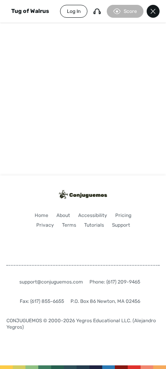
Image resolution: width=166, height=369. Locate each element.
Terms (69, 225)
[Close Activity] (153, 11)
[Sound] (97, 11)
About (63, 215)
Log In (74, 11)
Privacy (45, 225)
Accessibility (92, 215)
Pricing (123, 215)
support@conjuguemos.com (51, 282)
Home (41, 215)
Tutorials (94, 225)
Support (121, 225)
